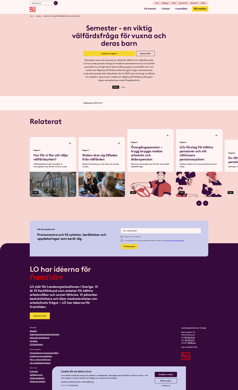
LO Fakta (38, 16)
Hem (31, 16)
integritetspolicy (73, 385)
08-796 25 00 (189, 337)
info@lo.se (191, 343)
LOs (166, 240)
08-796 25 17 (190, 340)
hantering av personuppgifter (175, 240)
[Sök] (56, 3)
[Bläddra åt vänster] (199, 203)
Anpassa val (166, 385)
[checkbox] (122, 237)
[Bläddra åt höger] (205, 203)
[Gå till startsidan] (32, 9)
